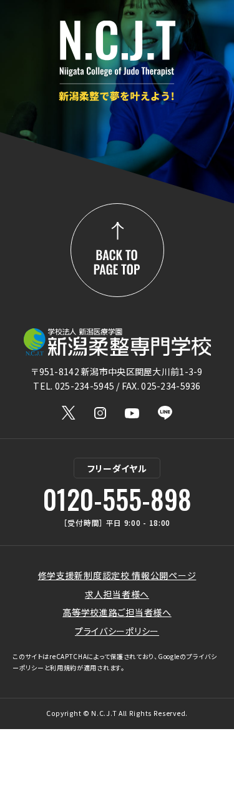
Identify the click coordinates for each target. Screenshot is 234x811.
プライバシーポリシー (117, 631)
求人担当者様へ (117, 594)
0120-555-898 (117, 499)
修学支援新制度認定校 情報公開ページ (117, 575)
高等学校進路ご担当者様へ (116, 612)
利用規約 (63, 667)
